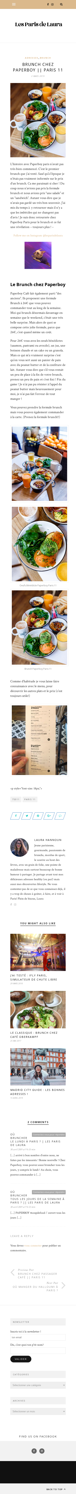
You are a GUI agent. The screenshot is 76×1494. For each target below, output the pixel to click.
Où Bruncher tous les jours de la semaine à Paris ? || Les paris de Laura (37, 1197)
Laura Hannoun (48, 840)
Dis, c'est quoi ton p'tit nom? (27, 1345)
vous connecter (33, 1246)
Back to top (54, 1489)
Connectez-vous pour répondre (49, 1134)
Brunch (45, 57)
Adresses (31, 57)
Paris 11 (30, 799)
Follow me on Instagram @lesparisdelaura (38, 235)
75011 (16, 799)
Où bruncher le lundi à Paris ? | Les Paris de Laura (35, 1140)
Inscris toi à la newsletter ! (25, 1332)
